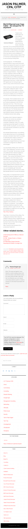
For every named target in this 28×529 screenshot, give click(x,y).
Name (5, 317)
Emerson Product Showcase (9, 490)
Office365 (6, 407)
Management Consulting (9, 401)
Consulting (6, 391)
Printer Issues (7, 411)
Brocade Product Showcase (9, 480)
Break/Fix (6, 459)
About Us (5, 452)
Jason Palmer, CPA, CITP (14, 5)
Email (5, 323)
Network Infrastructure (8, 474)
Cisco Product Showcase (9, 483)
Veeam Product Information (9, 502)
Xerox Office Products (8, 508)
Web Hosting (6, 521)
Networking (11, 248)
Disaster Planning (8, 394)
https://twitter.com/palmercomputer (13, 443)
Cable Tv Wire (10, 251)
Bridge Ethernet (17, 250)
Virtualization (7, 427)
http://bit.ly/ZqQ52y (8, 211)
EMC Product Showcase (9, 487)
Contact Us (6, 465)
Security (5, 414)
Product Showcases (8, 477)
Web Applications (7, 518)
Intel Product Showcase (8, 496)
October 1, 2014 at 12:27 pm (15, 268)
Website (5, 330)
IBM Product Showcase (8, 493)
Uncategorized (7, 424)
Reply (6, 286)
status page (19, 342)
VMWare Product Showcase (9, 505)
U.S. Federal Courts (8, 511)
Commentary (7, 387)
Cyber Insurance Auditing (9, 468)
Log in (18, 525)
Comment (6, 303)
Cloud (5, 384)
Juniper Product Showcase (9, 499)
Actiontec (11, 250)
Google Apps (7, 397)
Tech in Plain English (18, 248)
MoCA (7, 252)
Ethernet (15, 251)
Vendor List (6, 514)
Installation (6, 471)
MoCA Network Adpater (13, 252)
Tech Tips (6, 421)
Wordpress (6, 430)
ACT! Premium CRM (8, 381)
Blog (5, 456)
